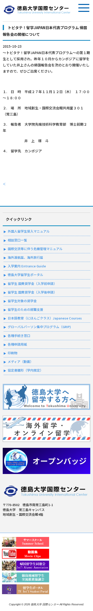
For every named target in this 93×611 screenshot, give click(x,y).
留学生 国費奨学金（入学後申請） (32, 292)
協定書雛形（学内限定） (25, 370)
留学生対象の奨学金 (22, 300)
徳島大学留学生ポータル (25, 274)
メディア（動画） (20, 361)
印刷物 (12, 353)
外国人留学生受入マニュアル (29, 231)
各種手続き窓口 (19, 335)
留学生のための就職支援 (25, 309)
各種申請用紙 (17, 344)
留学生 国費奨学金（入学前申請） (32, 283)
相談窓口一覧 (17, 240)
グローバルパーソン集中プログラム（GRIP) (39, 326)
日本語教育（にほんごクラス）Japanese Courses (45, 318)
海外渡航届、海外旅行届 (25, 257)
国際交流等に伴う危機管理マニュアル (35, 248)
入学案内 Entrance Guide (27, 266)
